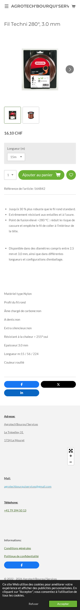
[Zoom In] (71, 456)
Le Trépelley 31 (14, 432)
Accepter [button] (63, 604)
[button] (12, 115)
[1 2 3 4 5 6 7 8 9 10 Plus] (10, 175)
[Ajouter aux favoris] (71, 175)
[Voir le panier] (73, 6)
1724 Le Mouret (14, 440)
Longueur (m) (16, 148)
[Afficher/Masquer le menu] (6, 6)
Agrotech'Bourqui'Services (21, 424)
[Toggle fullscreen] (71, 451)
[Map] (40, 456)
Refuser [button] (34, 604)
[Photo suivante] (70, 69)
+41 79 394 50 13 (15, 510)
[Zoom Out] (71, 462)
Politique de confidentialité (21, 556)
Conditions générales (17, 548)
